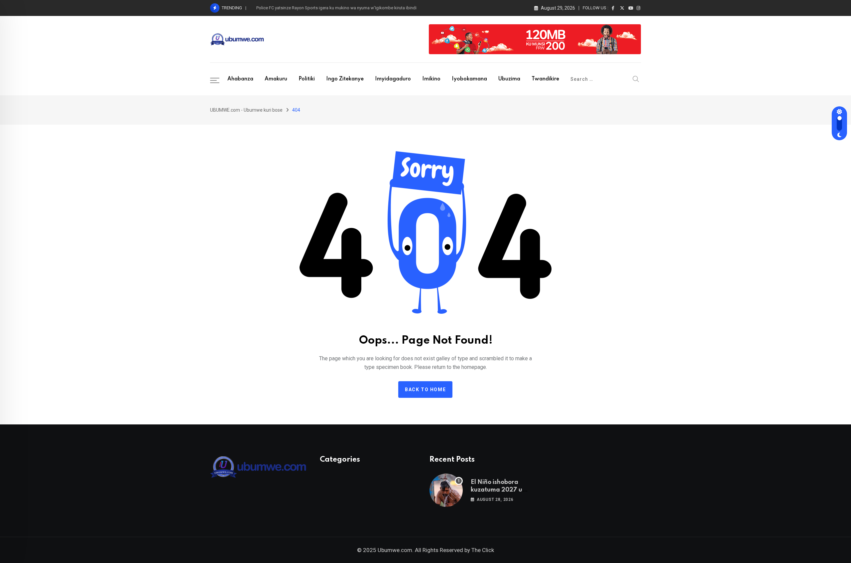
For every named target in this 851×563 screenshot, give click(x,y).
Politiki (307, 79)
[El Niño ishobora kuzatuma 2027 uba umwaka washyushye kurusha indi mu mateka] (446, 490)
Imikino (431, 79)
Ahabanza (240, 79)
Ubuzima (509, 79)
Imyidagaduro (393, 79)
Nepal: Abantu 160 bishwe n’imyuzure (292, 7)
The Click (482, 550)
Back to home (425, 389)
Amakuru (276, 79)
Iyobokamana (469, 79)
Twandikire (545, 79)
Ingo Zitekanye (345, 79)
